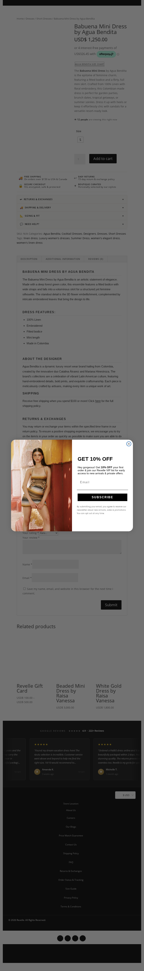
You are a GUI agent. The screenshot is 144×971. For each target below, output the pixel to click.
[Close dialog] (129, 444)
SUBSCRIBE (102, 497)
